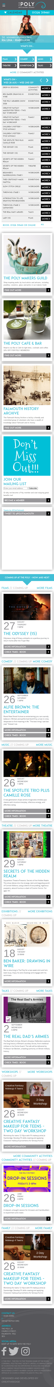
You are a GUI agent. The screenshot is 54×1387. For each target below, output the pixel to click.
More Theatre (42, 825)
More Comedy (42, 661)
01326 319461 (41, 12)
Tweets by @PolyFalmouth (14, 510)
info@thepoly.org (10, 1321)
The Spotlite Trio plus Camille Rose (27, 792)
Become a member (14, 500)
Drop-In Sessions (21, 1205)
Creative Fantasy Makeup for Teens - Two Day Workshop (25, 1126)
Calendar (14, 12)
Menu (3, 5)
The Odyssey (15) (20, 633)
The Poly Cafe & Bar (23, 343)
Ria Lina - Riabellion (16, 40)
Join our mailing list (15, 481)
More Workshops (40, 1071)
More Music (44, 744)
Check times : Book (15, 652)
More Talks (44, 990)
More (45, 88)
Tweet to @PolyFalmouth (19, 513)
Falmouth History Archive (21, 411)
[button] (2, 29)
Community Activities (32, 72)
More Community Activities (32, 1156)
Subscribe (33, 488)
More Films (44, 588)
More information (15, 646)
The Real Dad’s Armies (26, 1036)
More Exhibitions (40, 911)
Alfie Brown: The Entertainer (21, 709)
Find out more (13, 290)
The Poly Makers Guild (25, 278)
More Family (43, 1228)
